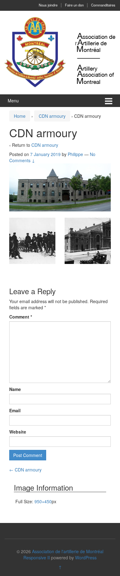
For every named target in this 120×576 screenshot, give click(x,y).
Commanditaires (103, 4)
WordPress (86, 557)
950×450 (43, 501)
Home (20, 116)
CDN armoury (52, 116)
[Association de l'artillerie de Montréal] (60, 52)
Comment (20, 317)
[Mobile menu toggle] (108, 100)
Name (15, 389)
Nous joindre (48, 4)
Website (17, 432)
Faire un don (74, 4)
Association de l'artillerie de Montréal (67, 551)
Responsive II (36, 557)
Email (15, 410)
